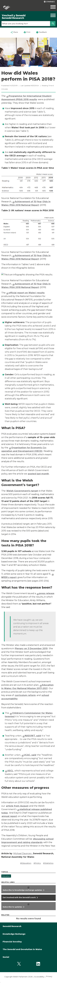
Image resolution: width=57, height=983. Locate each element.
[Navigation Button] (50, 15)
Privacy (49, 976)
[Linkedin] (38, 964)
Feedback (41, 32)
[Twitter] (19, 964)
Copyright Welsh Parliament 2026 (18, 977)
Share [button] (14, 32)
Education (6, 876)
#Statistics (48, 863)
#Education (25, 863)
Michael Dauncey (22, 853)
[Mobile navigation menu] (50, 6)
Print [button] (27, 32)
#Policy (37, 863)
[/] (21, 17)
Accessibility (39, 977)
